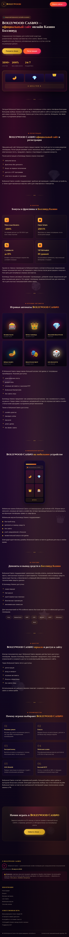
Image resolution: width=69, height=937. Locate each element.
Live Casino (5, 899)
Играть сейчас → (58, 4)
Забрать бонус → (34, 832)
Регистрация (32, 51)
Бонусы (4, 893)
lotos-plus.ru (13, 878)
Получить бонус (12, 51)
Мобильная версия (7, 901)
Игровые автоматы (7, 896)
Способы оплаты (7, 904)
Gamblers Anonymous (24, 878)
